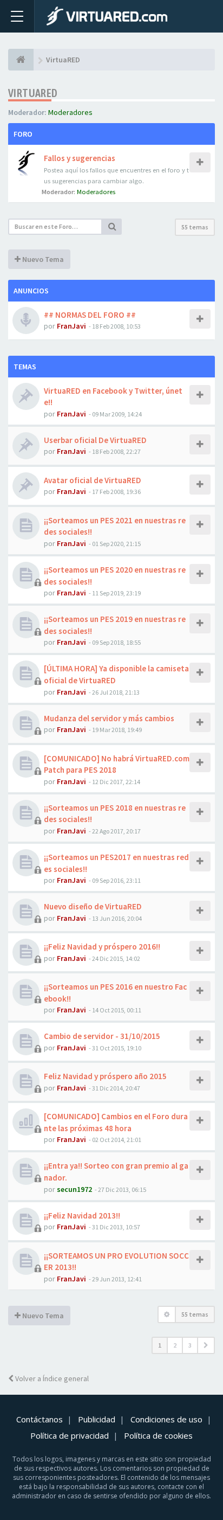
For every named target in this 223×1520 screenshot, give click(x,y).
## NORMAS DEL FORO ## (90, 315)
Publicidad (96, 1419)
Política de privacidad (69, 1435)
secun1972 (74, 1189)
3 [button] (190, 1345)
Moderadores (70, 112)
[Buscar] (112, 227)
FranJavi (71, 326)
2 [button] (174, 1345)
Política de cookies (158, 1435)
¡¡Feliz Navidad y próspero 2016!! (102, 946)
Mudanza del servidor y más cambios (109, 718)
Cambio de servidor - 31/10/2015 (102, 1036)
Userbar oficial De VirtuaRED (95, 440)
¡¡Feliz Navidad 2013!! (82, 1215)
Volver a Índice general (51, 1378)
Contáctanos (39, 1419)
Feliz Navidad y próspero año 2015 (105, 1076)
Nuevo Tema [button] (42, 259)
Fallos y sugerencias (79, 158)
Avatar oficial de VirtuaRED (92, 480)
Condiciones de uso (166, 1419)
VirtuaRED (33, 93)
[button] (206, 1345)
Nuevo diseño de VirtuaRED (93, 906)
